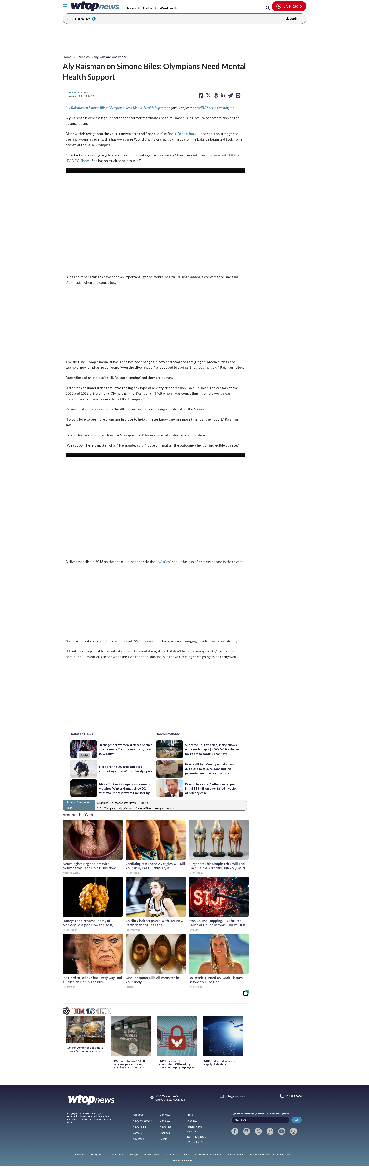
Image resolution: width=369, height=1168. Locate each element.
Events (163, 1138)
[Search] (268, 8)
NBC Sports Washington (216, 107)
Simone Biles (143, 808)
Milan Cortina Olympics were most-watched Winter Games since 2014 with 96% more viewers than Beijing (124, 788)
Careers (137, 1132)
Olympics (102, 802)
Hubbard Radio (151, 1154)
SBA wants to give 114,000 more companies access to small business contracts (129, 1064)
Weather (166, 8)
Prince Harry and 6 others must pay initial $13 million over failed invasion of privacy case (211, 788)
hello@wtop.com (235, 1096)
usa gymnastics (164, 808)
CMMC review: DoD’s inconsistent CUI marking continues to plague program (176, 1064)
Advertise (138, 1138)
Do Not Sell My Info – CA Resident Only (270, 1154)
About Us (138, 1114)
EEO (186, 1154)
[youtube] (281, 1131)
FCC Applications (236, 1154)
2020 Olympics (106, 808)
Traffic (147, 8)
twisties (163, 561)
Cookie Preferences (182, 1160)
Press (190, 1114)
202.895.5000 (293, 1096)
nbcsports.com (78, 92)
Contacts (165, 1120)
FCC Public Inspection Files (208, 1154)
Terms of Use (116, 1154)
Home (67, 57)
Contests (165, 1114)
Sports (144, 802)
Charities (165, 1132)
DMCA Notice (172, 1154)
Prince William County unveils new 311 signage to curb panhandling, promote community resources (209, 768)
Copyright (134, 1154)
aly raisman (125, 808)
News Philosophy (142, 1120)
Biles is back (187, 133)
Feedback (80, 1154)
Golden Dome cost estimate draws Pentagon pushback (85, 1049)
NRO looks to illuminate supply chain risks (219, 1062)
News (131, 8)
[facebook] (234, 1131)
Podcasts (192, 1120)
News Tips (165, 1126)
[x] (258, 1131)
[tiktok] (270, 1131)
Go (296, 1119)
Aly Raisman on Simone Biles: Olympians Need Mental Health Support (116, 107)
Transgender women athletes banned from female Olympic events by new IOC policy (126, 749)
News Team (139, 1126)
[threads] (293, 1131)
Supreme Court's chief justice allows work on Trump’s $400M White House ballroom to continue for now (212, 749)
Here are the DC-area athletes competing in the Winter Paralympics (125, 769)
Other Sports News (124, 802)
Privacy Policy (97, 1154)
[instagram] (246, 1131)
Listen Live (82, 19)
